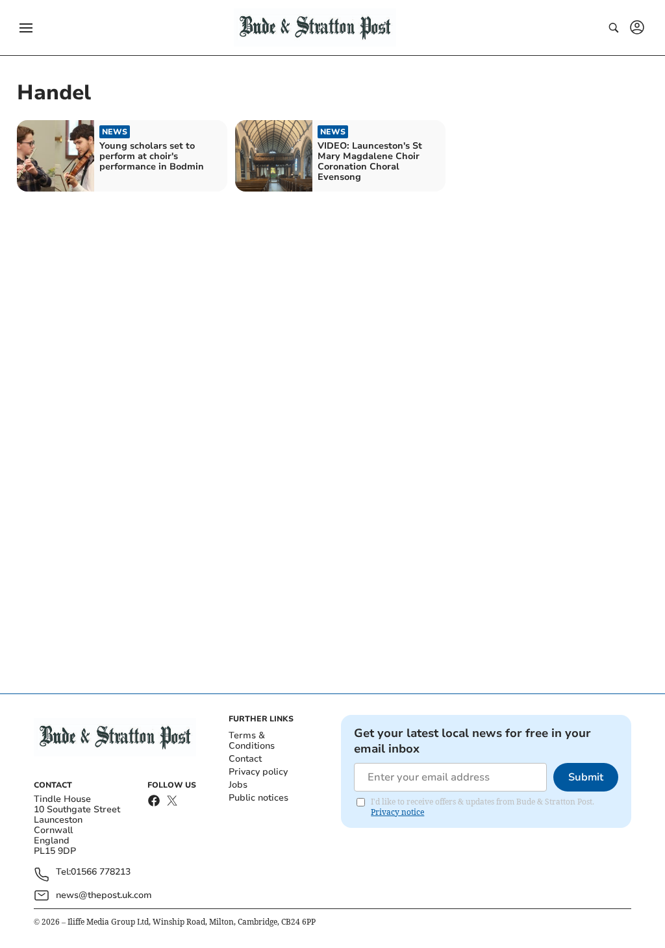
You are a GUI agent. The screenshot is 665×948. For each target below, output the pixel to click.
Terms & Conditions (252, 740)
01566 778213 (101, 872)
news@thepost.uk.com (104, 895)
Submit (585, 777)
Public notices (258, 798)
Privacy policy (258, 772)
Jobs (238, 785)
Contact (245, 759)
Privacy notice (397, 812)
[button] (26, 28)
